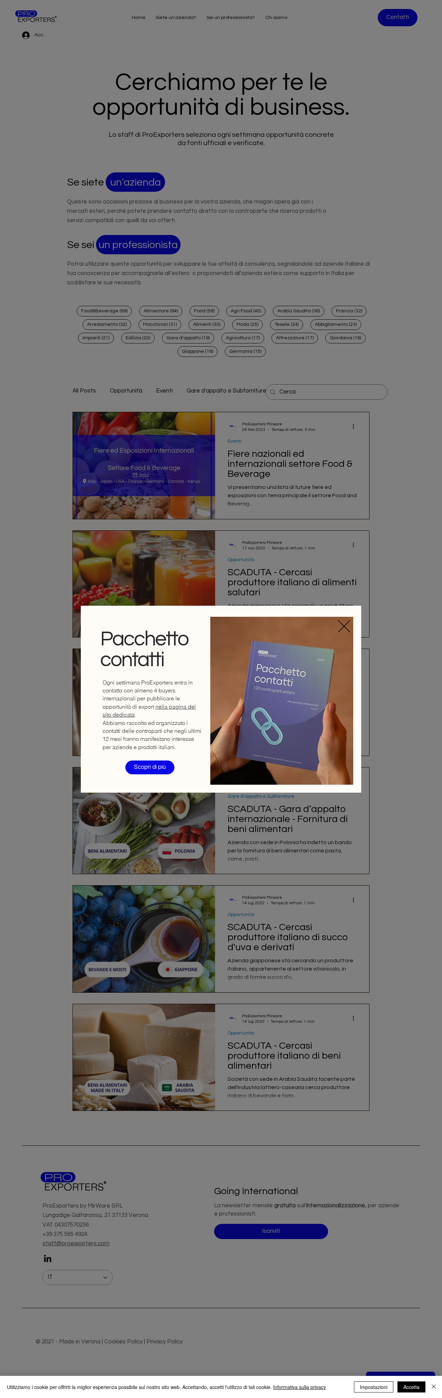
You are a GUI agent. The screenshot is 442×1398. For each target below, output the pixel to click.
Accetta (411, 1386)
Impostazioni (373, 1386)
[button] (344, 626)
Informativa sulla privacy (299, 1386)
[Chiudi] (434, 1386)
